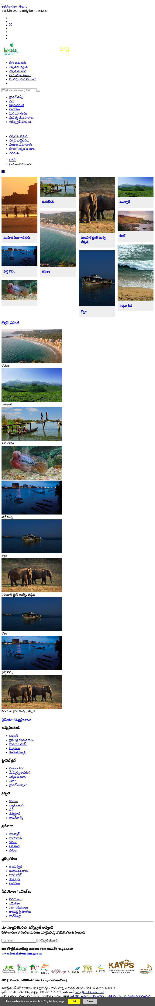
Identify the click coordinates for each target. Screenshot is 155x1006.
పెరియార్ (14, 846)
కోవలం (46, 271)
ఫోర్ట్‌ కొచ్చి (9, 271)
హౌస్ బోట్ (15, 875)
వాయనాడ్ (15, 838)
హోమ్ (12, 160)
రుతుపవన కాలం (19, 870)
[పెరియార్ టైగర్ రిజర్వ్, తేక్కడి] (32, 591)
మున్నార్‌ (124, 201)
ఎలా (11, 101)
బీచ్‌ (11, 809)
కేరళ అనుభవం (17, 62)
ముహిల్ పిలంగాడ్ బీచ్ (16, 237)
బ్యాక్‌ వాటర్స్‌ (16, 805)
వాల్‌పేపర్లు (15, 916)
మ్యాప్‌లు (14, 748)
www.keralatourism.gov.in (22, 953)
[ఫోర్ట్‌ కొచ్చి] (32, 513)
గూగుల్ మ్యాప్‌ (17, 752)
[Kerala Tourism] (36, 56)
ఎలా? (12, 780)
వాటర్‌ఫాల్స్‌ (16, 817)
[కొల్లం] (32, 552)
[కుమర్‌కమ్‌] (32, 439)
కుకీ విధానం (115, 996)
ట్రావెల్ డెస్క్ (16, 96)
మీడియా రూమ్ (18, 113)
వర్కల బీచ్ (125, 305)
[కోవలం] (32, 362)
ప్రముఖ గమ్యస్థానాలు (16, 719)
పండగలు (14, 109)
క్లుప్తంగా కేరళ (16, 768)
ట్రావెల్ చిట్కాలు (18, 785)
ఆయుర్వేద (15, 866)
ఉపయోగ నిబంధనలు (93, 996)
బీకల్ (122, 235)
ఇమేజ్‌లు (14, 903)
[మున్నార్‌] (32, 401)
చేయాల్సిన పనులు (20, 75)
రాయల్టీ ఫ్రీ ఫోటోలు (20, 911)
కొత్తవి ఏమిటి (16, 105)
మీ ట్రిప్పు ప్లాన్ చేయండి (22, 79)
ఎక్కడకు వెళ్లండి (18, 66)
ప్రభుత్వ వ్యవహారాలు (21, 117)
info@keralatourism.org (89, 992)
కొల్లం (84, 311)
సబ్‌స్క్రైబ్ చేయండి (20, 121)
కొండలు (13, 801)
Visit (74, 1001)
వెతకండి (14, 153)
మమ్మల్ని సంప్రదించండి (137, 996)
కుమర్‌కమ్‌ (48, 201)
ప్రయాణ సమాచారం (20, 144)
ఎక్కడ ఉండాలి (17, 71)
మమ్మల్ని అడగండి (20, 772)
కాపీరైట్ (74, 996)
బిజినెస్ (13, 735)
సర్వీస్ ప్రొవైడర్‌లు (19, 140)
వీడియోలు (15, 899)
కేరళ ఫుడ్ (14, 879)
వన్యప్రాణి (14, 813)
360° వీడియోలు (18, 907)
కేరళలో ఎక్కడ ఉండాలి (22, 148)
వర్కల (12, 850)
